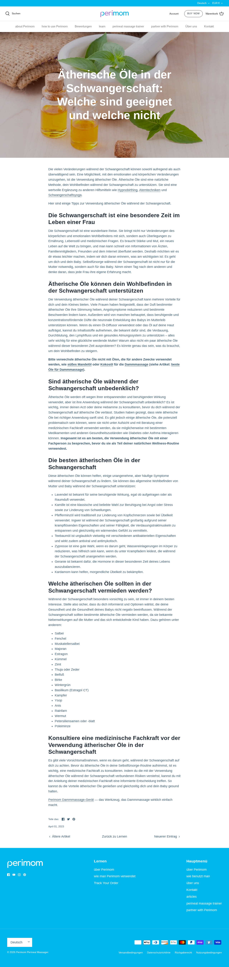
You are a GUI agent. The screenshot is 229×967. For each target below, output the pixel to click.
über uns (192, 883)
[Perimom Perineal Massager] (114, 14)
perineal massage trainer (128, 26)
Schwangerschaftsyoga (65, 195)
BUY (193, 13)
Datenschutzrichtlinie (158, 952)
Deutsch (202, 3)
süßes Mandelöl (79, 364)
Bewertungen (83, 26)
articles (191, 896)
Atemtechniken (149, 190)
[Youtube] (14, 874)
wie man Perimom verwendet (114, 876)
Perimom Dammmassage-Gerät (71, 800)
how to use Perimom (55, 26)
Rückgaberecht (183, 952)
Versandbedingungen (131, 952)
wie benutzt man (198, 876)
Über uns (191, 26)
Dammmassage (136, 364)
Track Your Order (106, 883)
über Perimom (104, 869)
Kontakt (209, 26)
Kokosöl (106, 364)
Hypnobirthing (128, 190)
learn (102, 26)
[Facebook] (8, 874)
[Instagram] (19, 874)
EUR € (216, 3)
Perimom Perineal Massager (32, 952)
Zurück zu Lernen (114, 836)
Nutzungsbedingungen (209, 952)
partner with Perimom (164, 26)
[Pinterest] (24, 874)
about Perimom (25, 26)
